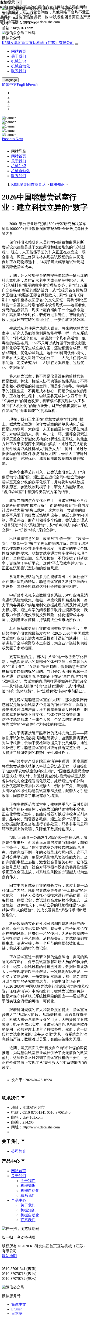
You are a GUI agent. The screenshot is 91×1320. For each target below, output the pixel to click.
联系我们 (18, 71)
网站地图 (9, 1256)
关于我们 (18, 56)
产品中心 (18, 1200)
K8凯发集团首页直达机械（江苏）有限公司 (38, 43)
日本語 (16, 1314)
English (22, 85)
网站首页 (18, 51)
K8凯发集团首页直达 (28, 184)
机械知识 (18, 61)
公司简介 (18, 1151)
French (33, 85)
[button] (9, 139)
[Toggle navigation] (76, 44)
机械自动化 (20, 66)
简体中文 (9, 85)
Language (10, 80)
